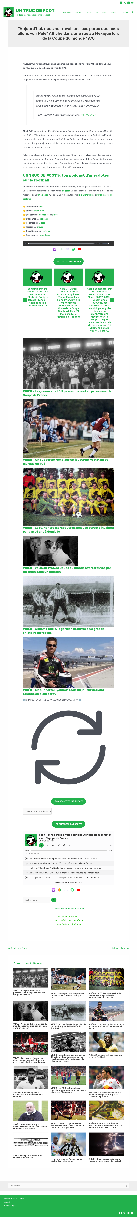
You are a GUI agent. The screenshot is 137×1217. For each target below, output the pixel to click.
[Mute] (100, 243)
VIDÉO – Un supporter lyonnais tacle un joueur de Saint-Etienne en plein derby (106, 1026)
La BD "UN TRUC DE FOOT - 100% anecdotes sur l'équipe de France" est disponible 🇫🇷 (69, 873)
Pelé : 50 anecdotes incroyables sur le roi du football (106, 1056)
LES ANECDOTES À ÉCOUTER (68, 824)
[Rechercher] (53, 900)
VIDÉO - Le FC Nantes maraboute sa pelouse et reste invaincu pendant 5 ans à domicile (105, 995)
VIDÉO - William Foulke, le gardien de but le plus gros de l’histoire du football (68, 1026)
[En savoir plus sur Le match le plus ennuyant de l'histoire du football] (30, 1142)
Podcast (78, 12)
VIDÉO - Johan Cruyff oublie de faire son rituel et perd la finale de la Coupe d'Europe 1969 (67, 1125)
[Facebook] (121, 2)
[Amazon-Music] (68, 249)
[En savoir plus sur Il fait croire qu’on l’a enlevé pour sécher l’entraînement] (68, 1144)
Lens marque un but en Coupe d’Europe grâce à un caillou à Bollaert (60, 863)
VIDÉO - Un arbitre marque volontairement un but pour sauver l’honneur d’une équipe (30, 1126)
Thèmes (114, 12)
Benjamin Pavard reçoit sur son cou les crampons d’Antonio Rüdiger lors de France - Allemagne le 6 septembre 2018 (37, 297)
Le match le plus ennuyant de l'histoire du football (27, 1156)
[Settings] (111, 243)
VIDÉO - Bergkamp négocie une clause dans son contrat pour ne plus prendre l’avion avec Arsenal (29, 1060)
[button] (82, 12)
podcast (66, 190)
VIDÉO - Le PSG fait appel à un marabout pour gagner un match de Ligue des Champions (68, 1090)
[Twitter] (125, 2)
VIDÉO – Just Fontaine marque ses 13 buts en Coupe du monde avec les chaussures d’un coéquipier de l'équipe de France (68, 1058)
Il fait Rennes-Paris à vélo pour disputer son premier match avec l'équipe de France (67, 858)
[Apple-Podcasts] (56, 249)
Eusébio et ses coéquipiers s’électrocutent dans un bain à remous (28, 1094)
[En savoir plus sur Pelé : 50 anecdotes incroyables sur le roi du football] (106, 1042)
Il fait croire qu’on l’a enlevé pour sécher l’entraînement (67, 1160)
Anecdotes (67, 12)
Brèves (104, 12)
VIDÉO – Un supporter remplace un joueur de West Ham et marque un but (68, 995)
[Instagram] (128, 2)
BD (97, 12)
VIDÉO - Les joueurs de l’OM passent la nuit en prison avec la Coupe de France (29, 993)
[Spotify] (74, 249)
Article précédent (17, 948)
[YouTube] (132, 2)
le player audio (85, 195)
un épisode (42, 195)
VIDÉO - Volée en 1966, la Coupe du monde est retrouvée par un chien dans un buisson (30, 1026)
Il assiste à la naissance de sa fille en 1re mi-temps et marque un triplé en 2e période (105, 1094)
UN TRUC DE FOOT (35, 10)
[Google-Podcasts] (62, 249)
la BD (41, 206)
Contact (7, 1202)
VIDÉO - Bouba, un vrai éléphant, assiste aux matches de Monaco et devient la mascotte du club (106, 1125)
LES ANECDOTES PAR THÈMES (68, 801)
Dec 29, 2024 (88, 114)
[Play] (25, 243)
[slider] (61, 243)
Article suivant (120, 948)
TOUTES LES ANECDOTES (68, 261)
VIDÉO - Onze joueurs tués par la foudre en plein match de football (105, 1160)
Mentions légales (11, 1205)
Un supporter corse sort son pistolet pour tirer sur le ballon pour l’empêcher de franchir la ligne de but (76, 877)
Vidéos (89, 12)
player (55, 214)
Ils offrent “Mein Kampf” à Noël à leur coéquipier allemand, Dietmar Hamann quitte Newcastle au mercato (78, 868)
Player (125, 12)
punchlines (44, 235)
